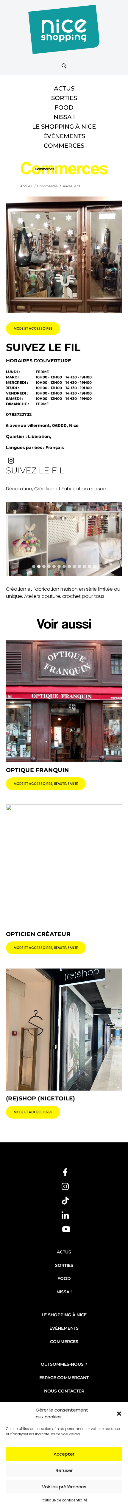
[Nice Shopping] (64, 33)
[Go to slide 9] (74, 566)
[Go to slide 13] (94, 566)
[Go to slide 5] (54, 566)
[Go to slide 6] (59, 566)
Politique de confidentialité (64, 1500)
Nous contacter (64, 1391)
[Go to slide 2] (38, 566)
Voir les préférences (64, 1487)
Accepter (64, 1454)
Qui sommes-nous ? (64, 1364)
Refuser (64, 1470)
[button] (119, 1414)
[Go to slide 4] (49, 566)
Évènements (64, 136)
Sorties (64, 98)
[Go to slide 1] (33, 566)
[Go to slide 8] (69, 566)
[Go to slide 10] (79, 566)
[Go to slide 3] (44, 566)
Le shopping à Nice (64, 126)
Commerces (64, 145)
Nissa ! (64, 117)
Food (64, 107)
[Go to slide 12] (89, 566)
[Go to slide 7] (64, 566)
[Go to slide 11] (84, 566)
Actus (64, 88)
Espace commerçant (64, 1377)
